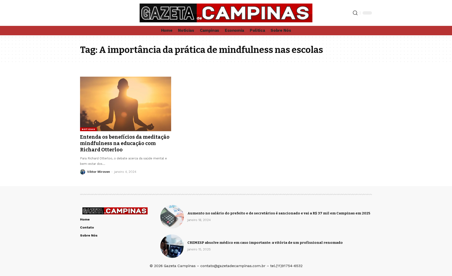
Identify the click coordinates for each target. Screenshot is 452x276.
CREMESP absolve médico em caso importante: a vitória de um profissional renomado (265, 243)
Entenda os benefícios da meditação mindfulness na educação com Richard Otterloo (125, 143)
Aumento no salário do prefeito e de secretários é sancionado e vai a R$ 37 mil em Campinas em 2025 (278, 213)
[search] (355, 13)
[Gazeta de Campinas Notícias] (226, 13)
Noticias (88, 129)
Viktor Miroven (98, 171)
